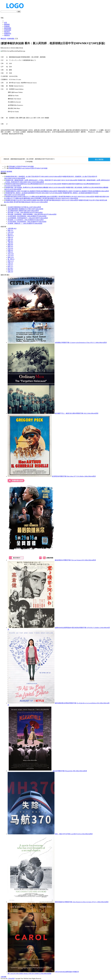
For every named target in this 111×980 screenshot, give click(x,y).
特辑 (10, 237)
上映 (10, 243)
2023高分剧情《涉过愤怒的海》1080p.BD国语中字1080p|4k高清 (27, 216)
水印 (11, 253)
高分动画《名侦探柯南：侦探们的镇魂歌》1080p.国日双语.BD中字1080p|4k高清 (32, 214)
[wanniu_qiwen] (14, 9)
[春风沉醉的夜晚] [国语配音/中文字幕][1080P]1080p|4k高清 (25, 209)
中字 (11, 255)
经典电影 (7, 26)
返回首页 (3, 171)
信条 (10, 271)
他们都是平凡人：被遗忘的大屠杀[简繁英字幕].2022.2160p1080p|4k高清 (76, 413)
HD (10, 268)
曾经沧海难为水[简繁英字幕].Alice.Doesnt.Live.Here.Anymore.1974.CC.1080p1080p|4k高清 (81, 902)
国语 (11, 257)
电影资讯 (7, 31)
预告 (10, 241)
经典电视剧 (7, 30)
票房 (10, 246)
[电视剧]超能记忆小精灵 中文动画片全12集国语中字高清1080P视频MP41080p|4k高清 (83, 191)
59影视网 (3, 976)
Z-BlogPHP (11, 978)
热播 (10, 250)
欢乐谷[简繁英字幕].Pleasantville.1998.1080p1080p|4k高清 (70, 771)
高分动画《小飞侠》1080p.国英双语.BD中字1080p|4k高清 (25, 212)
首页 (5, 22)
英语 (11, 261)
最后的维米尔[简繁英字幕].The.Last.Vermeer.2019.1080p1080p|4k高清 (75, 560)
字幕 (10, 263)
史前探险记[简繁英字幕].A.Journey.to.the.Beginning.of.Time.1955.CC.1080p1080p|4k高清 (81, 342)
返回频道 (9, 171)
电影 (10, 230)
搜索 (19, 11)
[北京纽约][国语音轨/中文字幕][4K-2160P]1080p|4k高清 (24, 207)
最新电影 (7, 24)
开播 (10, 252)
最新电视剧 (7, 28)
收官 (10, 266)
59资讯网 (12, 228)
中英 (11, 232)
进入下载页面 (99, 159)
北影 (10, 239)
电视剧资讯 (7, 33)
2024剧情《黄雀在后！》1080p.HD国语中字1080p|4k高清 (25, 223)
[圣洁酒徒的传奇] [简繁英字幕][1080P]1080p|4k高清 (23, 210)
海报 (10, 244)
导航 (2, 18)
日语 (10, 264)
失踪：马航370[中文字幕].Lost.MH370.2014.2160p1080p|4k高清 (74, 834)
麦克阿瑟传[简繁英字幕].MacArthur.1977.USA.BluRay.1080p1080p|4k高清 (74, 476)
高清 (11, 235)
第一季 (11, 259)
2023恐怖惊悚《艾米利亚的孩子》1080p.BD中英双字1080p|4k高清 (28, 218)
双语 (10, 270)
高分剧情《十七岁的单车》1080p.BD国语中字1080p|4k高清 (26, 220)
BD (10, 234)
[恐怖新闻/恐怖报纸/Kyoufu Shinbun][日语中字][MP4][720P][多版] (28, 168)
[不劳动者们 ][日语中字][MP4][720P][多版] (21, 166)
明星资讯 (7, 35)
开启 (10, 248)
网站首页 (3, 38)
